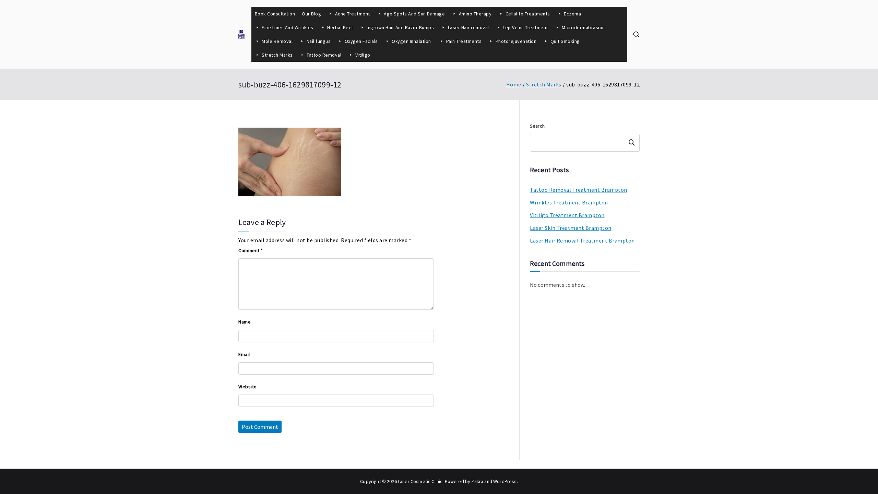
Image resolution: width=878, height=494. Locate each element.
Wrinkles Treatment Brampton (569, 202)
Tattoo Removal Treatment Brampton (578, 189)
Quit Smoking (565, 41)
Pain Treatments (464, 41)
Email (244, 354)
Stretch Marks (277, 55)
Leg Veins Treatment (525, 27)
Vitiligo (362, 55)
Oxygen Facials (361, 41)
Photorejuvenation (516, 41)
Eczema (572, 14)
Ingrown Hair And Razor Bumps (400, 27)
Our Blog (311, 14)
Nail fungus (319, 41)
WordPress (505, 481)
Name (244, 322)
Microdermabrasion (583, 27)
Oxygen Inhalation (412, 41)
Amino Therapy (475, 14)
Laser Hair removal (468, 27)
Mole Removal (277, 41)
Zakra (477, 481)
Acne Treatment (352, 14)
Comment (250, 250)
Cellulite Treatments (528, 14)
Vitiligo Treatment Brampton (567, 215)
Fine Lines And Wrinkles (287, 27)
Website (247, 387)
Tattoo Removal (324, 55)
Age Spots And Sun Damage (414, 14)
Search (537, 126)
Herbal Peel (340, 27)
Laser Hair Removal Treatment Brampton (582, 240)
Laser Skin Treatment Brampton (571, 227)
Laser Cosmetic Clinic (420, 481)
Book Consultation (275, 14)
